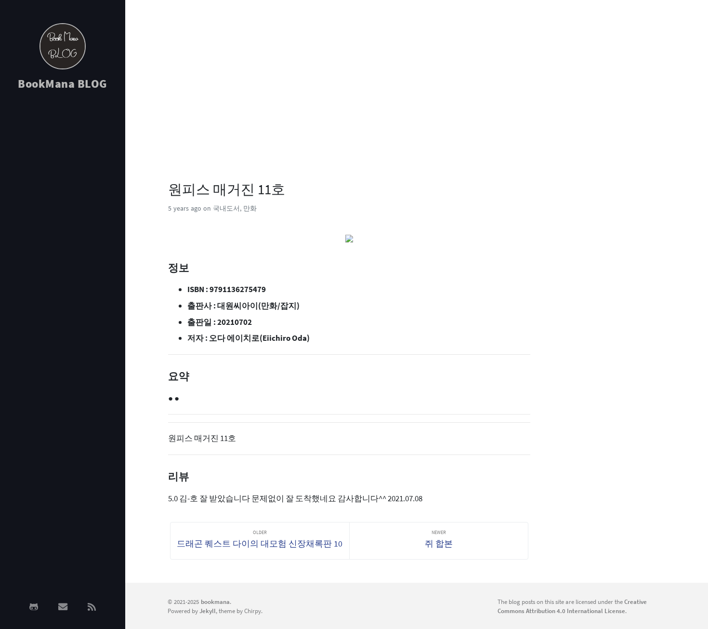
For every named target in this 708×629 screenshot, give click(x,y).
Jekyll (207, 611)
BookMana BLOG (62, 83)
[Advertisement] (62, 251)
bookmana (215, 601)
